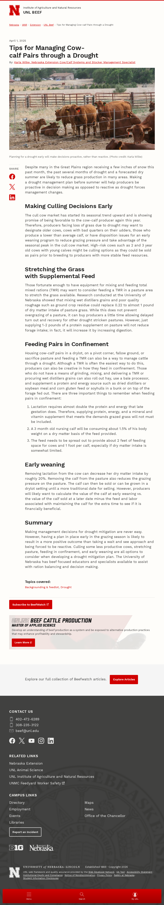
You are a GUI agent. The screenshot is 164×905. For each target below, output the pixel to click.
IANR (24, 25)
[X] (22, 741)
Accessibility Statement (139, 872)
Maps (89, 803)
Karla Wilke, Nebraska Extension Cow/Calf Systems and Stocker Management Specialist (74, 62)
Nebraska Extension (26, 763)
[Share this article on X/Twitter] (12, 187)
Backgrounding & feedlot (42, 587)
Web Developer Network (101, 872)
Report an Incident (25, 832)
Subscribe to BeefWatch (29, 604)
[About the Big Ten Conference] (16, 848)
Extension (35, 25)
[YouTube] (32, 741)
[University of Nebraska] (41, 848)
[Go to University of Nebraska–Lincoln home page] (14, 10)
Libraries (16, 822)
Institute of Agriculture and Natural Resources (52, 7)
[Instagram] (41, 741)
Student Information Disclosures (41, 878)
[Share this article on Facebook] (12, 177)
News (89, 809)
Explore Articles (124, 679)
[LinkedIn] (51, 741)
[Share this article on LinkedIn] (12, 197)
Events (14, 816)
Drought (66, 587)
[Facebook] (12, 741)
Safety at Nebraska (124, 875)
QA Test (120, 872)
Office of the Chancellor (105, 816)
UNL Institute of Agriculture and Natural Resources (51, 777)
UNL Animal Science (26, 770)
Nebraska (14, 25)
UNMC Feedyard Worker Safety (35, 783)
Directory (17, 803)
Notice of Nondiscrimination (80, 875)
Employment (19, 809)
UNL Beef (32, 12)
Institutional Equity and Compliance (43, 875)
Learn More (22, 642)
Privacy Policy (104, 875)
